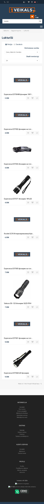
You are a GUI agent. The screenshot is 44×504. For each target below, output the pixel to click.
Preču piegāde (22, 411)
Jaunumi (22, 472)
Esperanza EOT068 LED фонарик (16, 373)
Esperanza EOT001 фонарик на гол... (18, 338)
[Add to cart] (28, 98)
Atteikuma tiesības (22, 413)
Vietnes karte (22, 453)
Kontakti (22, 407)
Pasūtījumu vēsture (22, 468)
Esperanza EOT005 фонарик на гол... (18, 269)
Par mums (22, 409)
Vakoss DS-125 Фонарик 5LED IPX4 (18, 303)
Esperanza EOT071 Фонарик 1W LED (18, 199)
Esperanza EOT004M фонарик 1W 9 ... (18, 94)
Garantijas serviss (22, 415)
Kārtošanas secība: (32, 48)
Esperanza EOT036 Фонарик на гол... (18, 164)
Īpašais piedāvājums (22, 436)
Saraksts (18, 44)
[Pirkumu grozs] (8, 2)
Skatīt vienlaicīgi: (32, 56)
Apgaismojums (16, 31)
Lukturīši (26, 31)
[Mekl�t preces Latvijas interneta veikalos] (22, 487)
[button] (25, 2)
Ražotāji (22, 430)
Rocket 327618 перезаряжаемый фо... (19, 234)
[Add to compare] (37, 98)
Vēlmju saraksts (22, 470)
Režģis (9, 44)
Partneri (22, 434)
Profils (22, 466)
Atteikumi (22, 451)
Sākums (6, 31)
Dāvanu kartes (22, 432)
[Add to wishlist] (32, 98)
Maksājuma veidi (22, 417)
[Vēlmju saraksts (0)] (4, 2)
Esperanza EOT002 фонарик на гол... (18, 129)
